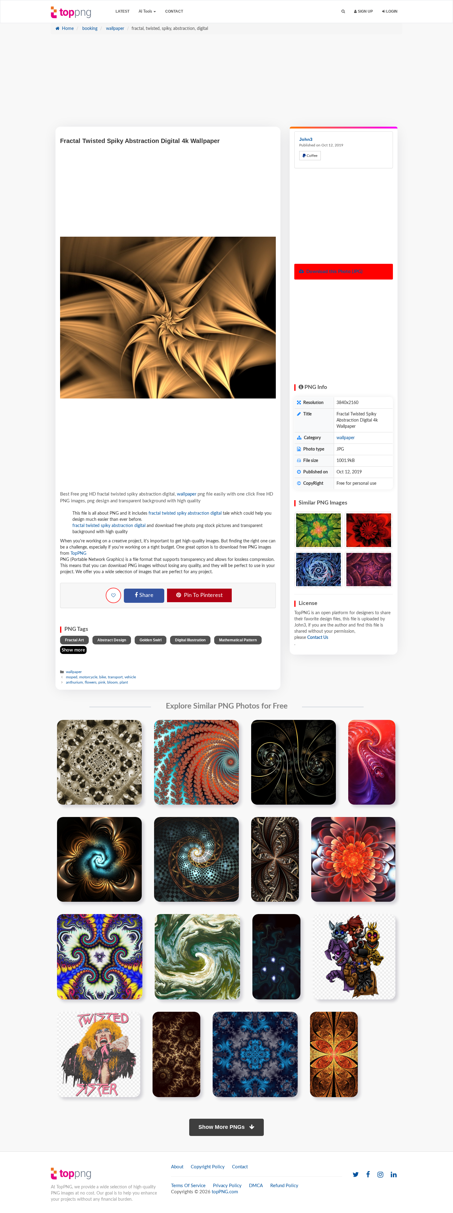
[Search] (343, 11)
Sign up (365, 11)
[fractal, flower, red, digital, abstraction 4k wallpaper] (369, 530)
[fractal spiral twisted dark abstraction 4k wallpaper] (293, 762)
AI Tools (146, 11)
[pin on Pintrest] (133, 728)
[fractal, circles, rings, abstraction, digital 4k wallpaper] (369, 569)
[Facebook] (368, 1175)
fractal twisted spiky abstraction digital (185, 513)
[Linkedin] (394, 1175)
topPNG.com (225, 1192)
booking (89, 29)
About (177, 1167)
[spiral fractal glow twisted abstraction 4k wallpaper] (196, 859)
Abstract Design (111, 640)
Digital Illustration (190, 640)
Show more (73, 650)
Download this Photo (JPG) (333, 271)
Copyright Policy (208, 1167)
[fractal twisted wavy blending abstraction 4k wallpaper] (197, 956)
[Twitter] (356, 1175)
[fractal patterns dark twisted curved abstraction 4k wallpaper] (276, 956)
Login (391, 11)
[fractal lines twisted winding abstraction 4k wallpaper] (275, 859)
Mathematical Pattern (238, 640)
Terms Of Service (188, 1185)
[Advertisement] (226, 83)
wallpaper (114, 29)
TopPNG (78, 553)
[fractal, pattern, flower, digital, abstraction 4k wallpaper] (318, 530)
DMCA (256, 1185)
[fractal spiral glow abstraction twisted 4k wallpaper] (99, 859)
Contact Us (317, 637)
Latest (122, 11)
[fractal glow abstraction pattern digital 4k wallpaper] (334, 1054)
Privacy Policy (227, 1185)
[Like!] (113, 595)
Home (67, 29)
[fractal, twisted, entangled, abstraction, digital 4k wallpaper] (318, 569)
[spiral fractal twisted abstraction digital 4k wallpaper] (99, 762)
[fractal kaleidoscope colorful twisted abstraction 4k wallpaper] (99, 956)
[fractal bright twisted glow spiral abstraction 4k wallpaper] (353, 859)
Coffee (311, 155)
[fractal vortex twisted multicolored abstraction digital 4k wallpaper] (196, 762)
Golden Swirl (150, 640)
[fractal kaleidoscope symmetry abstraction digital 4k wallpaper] (255, 1054)
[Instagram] (380, 1175)
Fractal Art (74, 640)
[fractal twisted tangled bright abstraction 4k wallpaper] (371, 762)
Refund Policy (284, 1185)
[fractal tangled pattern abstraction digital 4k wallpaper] (176, 1054)
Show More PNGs (222, 1127)
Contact (174, 11)
